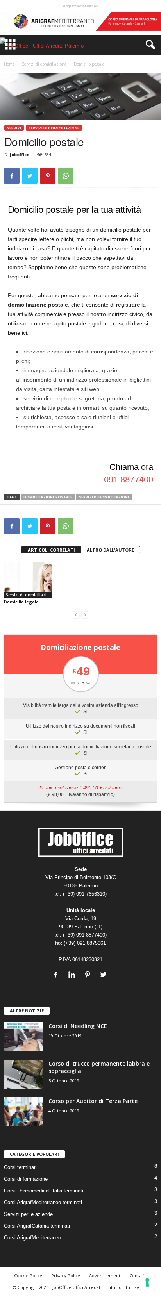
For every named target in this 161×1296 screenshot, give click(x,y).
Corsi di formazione (26, 1179)
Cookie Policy (28, 1275)
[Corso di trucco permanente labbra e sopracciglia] (23, 1074)
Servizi (14, 127)
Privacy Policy (65, 1275)
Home (9, 64)
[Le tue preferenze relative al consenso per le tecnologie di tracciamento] (147, 1282)
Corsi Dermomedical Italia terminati (43, 1191)
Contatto (138, 1275)
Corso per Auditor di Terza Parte (93, 1101)
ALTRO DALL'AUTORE (110, 550)
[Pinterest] (89, 975)
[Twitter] (104, 975)
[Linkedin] (73, 975)
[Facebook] (57, 975)
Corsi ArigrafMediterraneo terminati (43, 1202)
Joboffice (19, 154)
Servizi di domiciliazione (44, 64)
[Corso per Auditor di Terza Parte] (23, 1111)
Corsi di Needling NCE (77, 1026)
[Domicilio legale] (28, 580)
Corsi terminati (20, 1167)
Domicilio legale (21, 602)
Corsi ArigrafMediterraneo (32, 1238)
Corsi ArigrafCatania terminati (37, 1226)
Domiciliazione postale (47, 497)
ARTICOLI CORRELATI (51, 550)
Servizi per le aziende (28, 1214)
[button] (148, 45)
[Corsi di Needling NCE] (23, 1036)
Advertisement (104, 1275)
